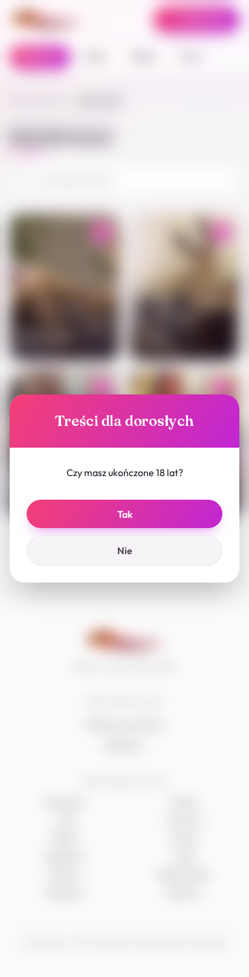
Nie (124, 550)
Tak (124, 514)
